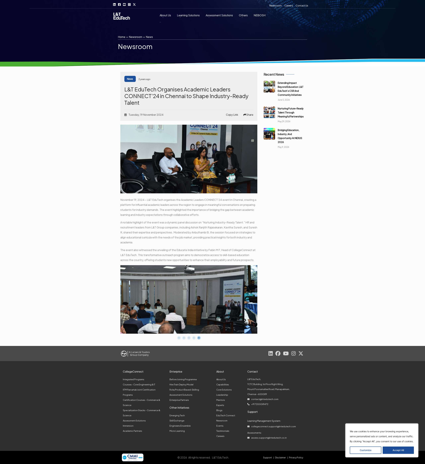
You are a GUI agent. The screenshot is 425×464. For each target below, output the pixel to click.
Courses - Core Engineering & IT (139, 384)
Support (267, 457)
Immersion (128, 425)
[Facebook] (119, 4)
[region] (381, 440)
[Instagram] (129, 4)
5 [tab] (199, 337)
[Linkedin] (114, 4)
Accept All (398, 450)
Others (243, 15)
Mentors (220, 400)
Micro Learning (177, 431)
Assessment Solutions (134, 420)
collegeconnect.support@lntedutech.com (273, 426)
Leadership (222, 395)
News (149, 37)
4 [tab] (194, 337)
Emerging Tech (177, 415)
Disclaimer (280, 457)
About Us (165, 15)
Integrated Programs (133, 379)
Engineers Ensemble (180, 425)
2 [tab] (184, 337)
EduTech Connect (225, 415)
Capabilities (222, 384)
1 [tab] (179, 337)
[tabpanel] (188, 299)
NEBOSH (259, 15)
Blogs (219, 410)
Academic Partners (132, 431)
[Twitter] (134, 4)
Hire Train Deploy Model (181, 384)
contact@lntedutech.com (264, 399)
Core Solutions (224, 389)
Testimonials (222, 431)
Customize (365, 450)
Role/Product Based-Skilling (184, 389)
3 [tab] (189, 337)
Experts (220, 405)
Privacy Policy (296, 457)
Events (219, 425)
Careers (288, 5)
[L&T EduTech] (121, 16)
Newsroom (275, 5)
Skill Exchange (177, 420)
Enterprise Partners (179, 400)
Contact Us (302, 5)
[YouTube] (124, 4)
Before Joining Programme (183, 379)
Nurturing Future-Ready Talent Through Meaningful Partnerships (291, 112)
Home (121, 37)
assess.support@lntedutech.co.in (269, 437)
